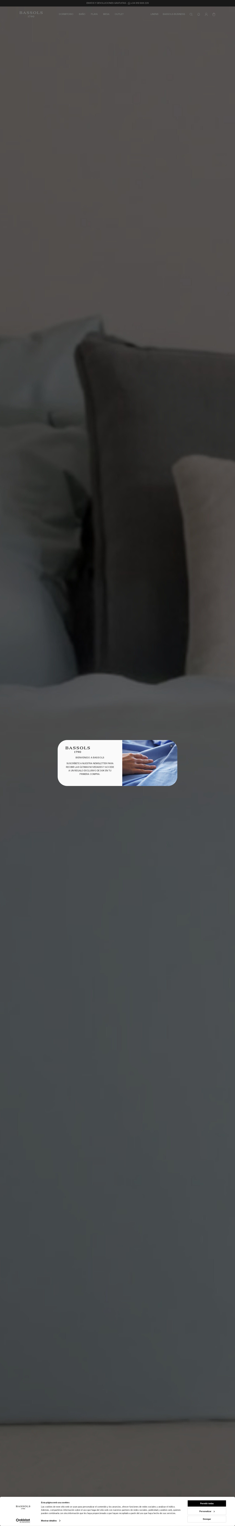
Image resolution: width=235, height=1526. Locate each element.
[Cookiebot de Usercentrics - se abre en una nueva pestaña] (23, 1521)
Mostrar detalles (49, 1520)
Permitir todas (207, 1503)
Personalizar (205, 1511)
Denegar (207, 1519)
